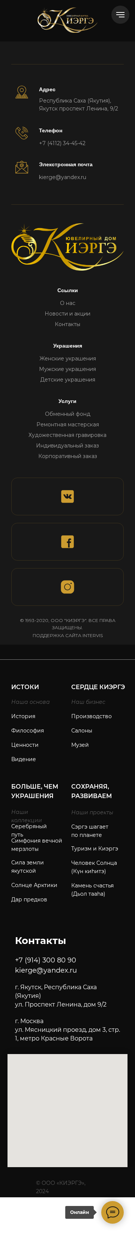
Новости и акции (67, 313)
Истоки (25, 687)
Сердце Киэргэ (98, 687)
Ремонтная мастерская (67, 424)
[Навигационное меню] (120, 14)
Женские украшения (67, 358)
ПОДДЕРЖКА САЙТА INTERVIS (68, 635)
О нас (67, 303)
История (23, 716)
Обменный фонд (67, 414)
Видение (23, 759)
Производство (91, 716)
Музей (80, 745)
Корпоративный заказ (67, 456)
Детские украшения (67, 379)
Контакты (67, 324)
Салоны (81, 730)
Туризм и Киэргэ (94, 848)
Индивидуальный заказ (67, 445)
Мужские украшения (67, 369)
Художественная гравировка (67, 435)
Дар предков (29, 899)
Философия (27, 730)
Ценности (25, 745)
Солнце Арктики (34, 885)
